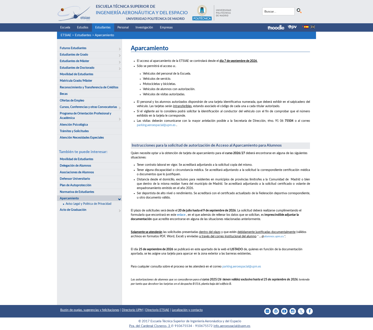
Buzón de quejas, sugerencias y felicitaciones (89, 310)
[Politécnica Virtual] (292, 27)
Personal (123, 27)
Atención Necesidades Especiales (82, 137)
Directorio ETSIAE (157, 310)
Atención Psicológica (74, 124)
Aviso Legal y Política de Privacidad (88, 203)
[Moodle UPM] (277, 27)
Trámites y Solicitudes (74, 131)
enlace (181, 214)
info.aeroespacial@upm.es (231, 326)
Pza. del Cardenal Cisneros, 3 (150, 326)
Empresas (166, 27)
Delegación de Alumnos (75, 165)
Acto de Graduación (73, 209)
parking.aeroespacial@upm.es (156, 125)
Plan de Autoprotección (75, 185)
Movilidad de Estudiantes (76, 74)
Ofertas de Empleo (72, 100)
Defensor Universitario (75, 178)
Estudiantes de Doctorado (77, 67)
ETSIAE (66, 35)
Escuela (65, 27)
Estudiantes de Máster (74, 61)
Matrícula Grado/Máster (76, 80)
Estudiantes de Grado (74, 54)
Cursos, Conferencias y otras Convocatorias (88, 107)
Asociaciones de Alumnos (77, 172)
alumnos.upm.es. (274, 236)
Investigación (144, 27)
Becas (64, 93)
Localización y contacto (187, 310)
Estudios (82, 27)
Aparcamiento (104, 35)
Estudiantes (103, 27)
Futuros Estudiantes (73, 48)
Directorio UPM (132, 310)
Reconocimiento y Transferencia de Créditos (89, 87)
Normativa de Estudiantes (77, 192)
